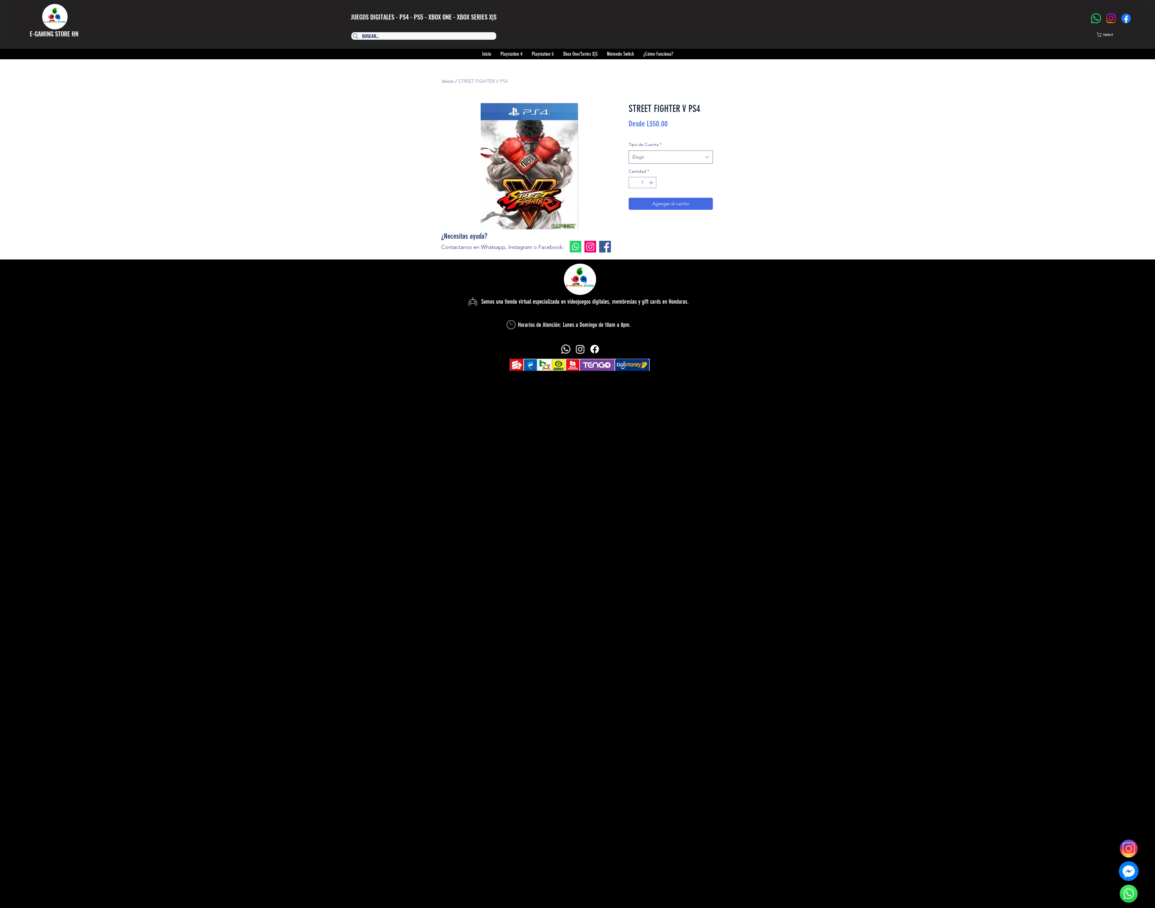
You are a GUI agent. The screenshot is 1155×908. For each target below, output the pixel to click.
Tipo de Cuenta (645, 144)
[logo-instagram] (1128, 848)
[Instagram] (1111, 18)
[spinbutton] (642, 182)
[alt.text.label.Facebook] (594, 349)
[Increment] (651, 182)
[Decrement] (633, 182)
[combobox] (671, 157)
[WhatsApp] (1096, 18)
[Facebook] (1126, 18)
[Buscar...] (421, 36)
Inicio (448, 81)
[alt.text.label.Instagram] (580, 349)
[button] (1110, 34)
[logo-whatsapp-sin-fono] (1128, 893)
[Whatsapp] (575, 247)
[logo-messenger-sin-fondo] (1128, 871)
